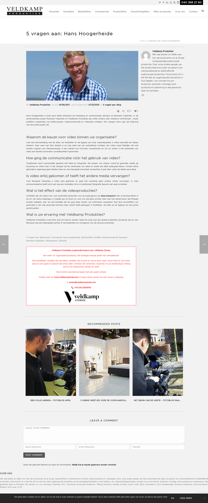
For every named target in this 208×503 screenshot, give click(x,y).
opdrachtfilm (87, 237)
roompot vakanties (35, 241)
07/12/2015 (93, 105)
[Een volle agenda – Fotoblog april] (51, 363)
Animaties (68, 12)
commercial (56, 237)
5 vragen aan (109, 105)
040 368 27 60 (191, 2)
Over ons (180, 12)
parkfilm (97, 237)
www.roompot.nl (108, 196)
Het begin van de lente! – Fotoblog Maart (158, 400)
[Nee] (204, 498)
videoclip (62, 241)
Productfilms (119, 12)
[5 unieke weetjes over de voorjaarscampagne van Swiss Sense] (104, 363)
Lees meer (186, 498)
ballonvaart (45, 237)
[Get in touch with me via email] (143, 96)
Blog (118, 105)
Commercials (102, 12)
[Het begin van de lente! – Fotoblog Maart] (158, 363)
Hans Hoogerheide (71, 237)
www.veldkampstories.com (66, 277)
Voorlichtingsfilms (140, 12)
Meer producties (162, 12)
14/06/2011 (64, 105)
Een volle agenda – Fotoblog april (51, 400)
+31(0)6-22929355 (82, 287)
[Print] (118, 111)
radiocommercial (110, 237)
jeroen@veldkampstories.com (82, 282)
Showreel (54, 12)
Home (142, 41)
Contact (193, 12)
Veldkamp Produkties (39, 105)
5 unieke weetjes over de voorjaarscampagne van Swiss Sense (105, 400)
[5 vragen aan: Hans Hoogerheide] (82, 75)
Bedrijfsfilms (84, 12)
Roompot (123, 237)
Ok (172, 498)
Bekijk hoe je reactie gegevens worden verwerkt (94, 465)
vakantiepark (51, 241)
